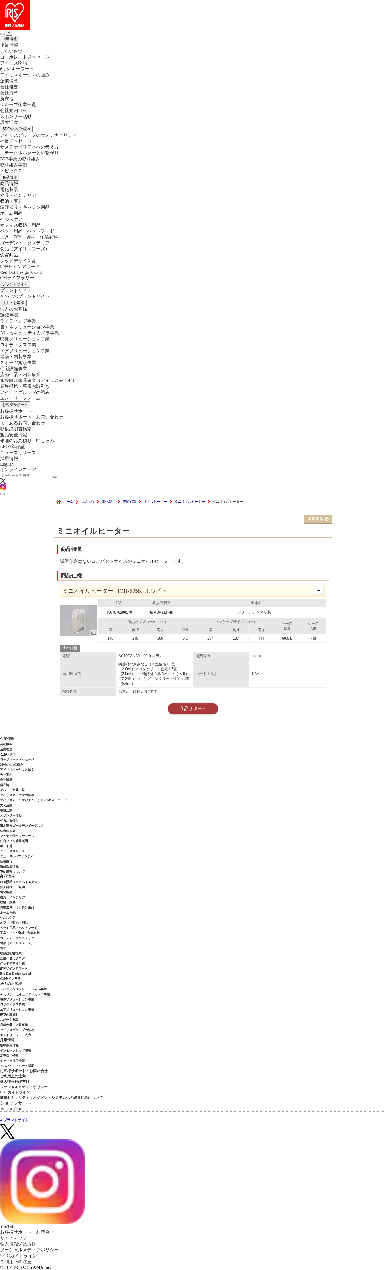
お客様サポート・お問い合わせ (31, 416)
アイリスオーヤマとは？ (17, 769)
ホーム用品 (11, 213)
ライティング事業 (18, 321)
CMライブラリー (17, 277)
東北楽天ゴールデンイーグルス (22, 825)
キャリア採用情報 (12, 1060)
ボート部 (6, 846)
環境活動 (9, 122)
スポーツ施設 (9, 1019)
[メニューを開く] (2, 494)
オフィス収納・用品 (20, 225)
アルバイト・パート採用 (17, 1065)
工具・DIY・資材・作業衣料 (29, 237)
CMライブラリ (10, 978)
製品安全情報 (13, 434)
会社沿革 (9, 92)
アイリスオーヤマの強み (25, 74)
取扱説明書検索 (16, 428)
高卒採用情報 (9, 1055)
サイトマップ (13, 1237)
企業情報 (9, 39)
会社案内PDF (13, 110)
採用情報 (9, 458)
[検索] (54, 477)
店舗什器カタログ (12, 958)
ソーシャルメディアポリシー (24, 1087)
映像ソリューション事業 (25, 338)
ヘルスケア (11, 219)
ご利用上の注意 (13, 1076)
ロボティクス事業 (18, 344)
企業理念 (9, 80)
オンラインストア (18, 469)
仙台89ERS (8, 830)
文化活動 (6, 805)
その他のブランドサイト (25, 296)
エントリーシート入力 (15, 1035)
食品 (25, 248)
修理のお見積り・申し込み (27, 440)
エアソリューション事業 (25, 350)
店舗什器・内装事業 (20, 374)
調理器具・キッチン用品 (25, 207)
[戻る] (2, 34)
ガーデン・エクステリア (25, 242)
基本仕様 (70, 648)
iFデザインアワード (20, 266)
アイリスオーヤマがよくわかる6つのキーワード (33, 800)
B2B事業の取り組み (20, 158)
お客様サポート (15, 405)
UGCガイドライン (15, 1092)
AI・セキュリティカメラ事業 (29, 332)
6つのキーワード (17, 68)
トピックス (11, 170)
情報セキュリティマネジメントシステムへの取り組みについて (51, 1097)
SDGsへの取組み (16, 129)
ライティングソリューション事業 (23, 989)
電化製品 (9, 189)
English (7, 464)
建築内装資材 (9, 1014)
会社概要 (9, 86)
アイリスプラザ (11, 1109)
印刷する (315, 519)
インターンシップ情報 (15, 1050)
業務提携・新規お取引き (25, 386)
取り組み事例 (13, 164)
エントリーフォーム (20, 398)
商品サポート (193, 708)
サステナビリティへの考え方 (29, 147)
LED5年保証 (12, 446)
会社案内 (6, 774)
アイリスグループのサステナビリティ (38, 135)
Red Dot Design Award (21, 272)
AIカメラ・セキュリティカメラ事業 (25, 994)
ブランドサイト (15, 284)
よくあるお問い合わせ (22, 422)
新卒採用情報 (9, 1045)
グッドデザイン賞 (18, 260)
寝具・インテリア (18, 195)
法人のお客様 (13, 303)
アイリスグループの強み (25, 392)
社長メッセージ (16, 141)
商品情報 (9, 177)
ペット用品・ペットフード (27, 231)
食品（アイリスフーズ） (17, 943)
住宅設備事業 (13, 368)
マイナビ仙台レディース (17, 835)
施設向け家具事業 (38, 380)
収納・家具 (11, 201)
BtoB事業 (9, 315)
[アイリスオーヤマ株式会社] (193, 15)
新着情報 (6, 861)
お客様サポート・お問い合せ (24, 1071)
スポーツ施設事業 (18, 362)
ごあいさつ (11, 51)
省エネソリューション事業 (27, 327)
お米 (3, 948)
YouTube (8, 1226)
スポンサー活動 (16, 116)
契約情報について (12, 871)
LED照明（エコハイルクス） (20, 882)
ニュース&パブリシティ (17, 856)
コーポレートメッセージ (25, 57)
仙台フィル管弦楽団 (14, 841)
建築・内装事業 (16, 356)
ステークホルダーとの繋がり (29, 153)
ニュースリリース (18, 452)
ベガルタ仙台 (9, 820)
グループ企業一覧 (18, 104)
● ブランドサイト (14, 1120)
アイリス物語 (13, 63)
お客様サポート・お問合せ (27, 1232)
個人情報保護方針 (14, 1081)
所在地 (7, 98)
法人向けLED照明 (12, 887)
